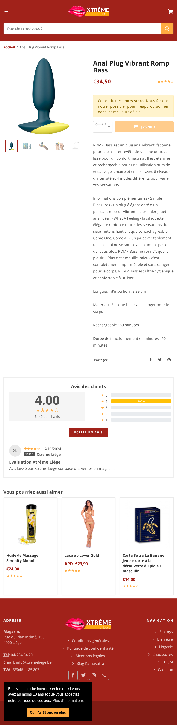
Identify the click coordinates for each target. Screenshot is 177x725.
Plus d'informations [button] (68, 700)
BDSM (167, 662)
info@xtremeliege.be (34, 662)
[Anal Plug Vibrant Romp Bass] (43, 96)
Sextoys (166, 631)
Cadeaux (165, 669)
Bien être (165, 639)
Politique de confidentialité (90, 648)
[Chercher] (167, 28)
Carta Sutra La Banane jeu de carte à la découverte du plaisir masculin (143, 563)
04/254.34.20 (22, 654)
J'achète (147, 126)
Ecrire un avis (88, 432)
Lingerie (166, 646)
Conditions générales (90, 640)
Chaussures (162, 654)
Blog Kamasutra (90, 663)
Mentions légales (90, 655)
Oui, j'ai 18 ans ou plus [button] (48, 712)
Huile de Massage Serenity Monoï (22, 558)
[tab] (129, 395)
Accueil (9, 47)
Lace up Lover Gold (82, 555)
